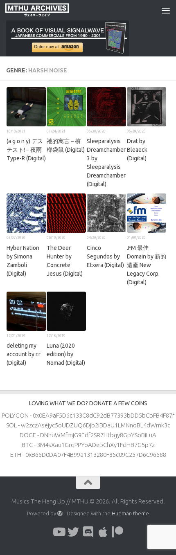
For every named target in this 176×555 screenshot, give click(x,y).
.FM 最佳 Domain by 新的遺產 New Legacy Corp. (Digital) (146, 265)
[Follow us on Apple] (102, 532)
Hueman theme (130, 513)
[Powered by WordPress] (60, 513)
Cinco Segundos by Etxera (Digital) (105, 256)
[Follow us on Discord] (88, 532)
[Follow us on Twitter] (73, 532)
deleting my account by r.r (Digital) (24, 354)
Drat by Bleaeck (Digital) (137, 150)
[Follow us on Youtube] (58, 532)
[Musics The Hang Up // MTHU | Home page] (47, 10)
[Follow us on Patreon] (117, 532)
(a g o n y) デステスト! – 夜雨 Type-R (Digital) (26, 150)
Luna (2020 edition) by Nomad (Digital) (66, 354)
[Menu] (166, 10)
